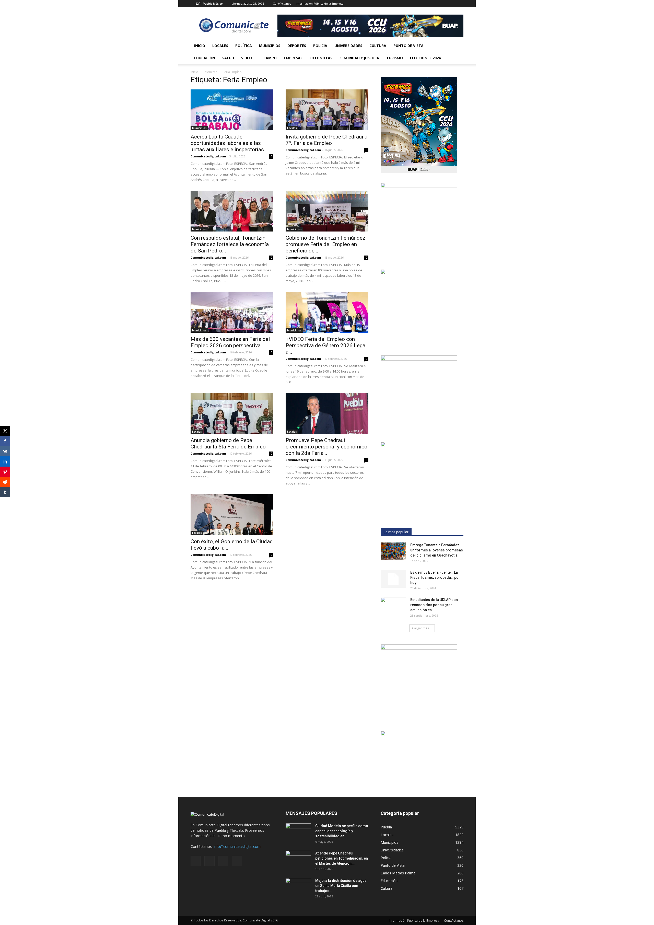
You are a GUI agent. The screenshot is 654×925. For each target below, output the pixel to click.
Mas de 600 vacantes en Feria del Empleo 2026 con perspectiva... (230, 342)
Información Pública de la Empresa (320, 3)
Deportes (296, 45)
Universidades (348, 45)
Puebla (386, 827)
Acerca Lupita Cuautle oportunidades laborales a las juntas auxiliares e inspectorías (227, 143)
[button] (457, 52)
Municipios (269, 45)
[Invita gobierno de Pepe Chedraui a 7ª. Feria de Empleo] (327, 109)
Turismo (394, 57)
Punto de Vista (408, 45)
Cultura (377, 45)
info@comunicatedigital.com (237, 846)
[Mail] (443, 4)
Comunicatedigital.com (208, 156)
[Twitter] (451, 4)
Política (243, 45)
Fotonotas (321, 57)
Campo (270, 57)
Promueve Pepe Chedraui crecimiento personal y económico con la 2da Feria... (326, 446)
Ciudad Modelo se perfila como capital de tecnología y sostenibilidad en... (341, 831)
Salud (228, 57)
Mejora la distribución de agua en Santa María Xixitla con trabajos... (341, 885)
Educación (204, 57)
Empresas (293, 57)
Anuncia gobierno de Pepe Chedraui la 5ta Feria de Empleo (228, 443)
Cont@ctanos (282, 3)
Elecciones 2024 (425, 57)
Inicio (199, 45)
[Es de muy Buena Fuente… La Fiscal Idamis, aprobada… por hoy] (393, 579)
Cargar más (420, 628)
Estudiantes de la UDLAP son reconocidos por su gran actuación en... (434, 605)
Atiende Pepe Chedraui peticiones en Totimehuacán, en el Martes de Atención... (341, 858)
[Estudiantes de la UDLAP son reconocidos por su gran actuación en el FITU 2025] (393, 606)
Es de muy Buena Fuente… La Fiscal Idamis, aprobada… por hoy (435, 577)
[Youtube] (459, 4)
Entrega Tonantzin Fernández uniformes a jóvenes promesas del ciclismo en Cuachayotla (436, 550)
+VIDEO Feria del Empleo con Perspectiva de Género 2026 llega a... (325, 345)
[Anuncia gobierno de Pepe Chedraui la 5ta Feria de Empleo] (232, 413)
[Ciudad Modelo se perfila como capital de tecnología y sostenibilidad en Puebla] (298, 832)
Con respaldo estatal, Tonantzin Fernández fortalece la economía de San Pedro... (230, 244)
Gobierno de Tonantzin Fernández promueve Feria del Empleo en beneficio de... (325, 244)
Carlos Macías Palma (398, 873)
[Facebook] (434, 4)
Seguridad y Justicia (359, 57)
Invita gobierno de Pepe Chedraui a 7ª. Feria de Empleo (326, 140)
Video (246, 57)
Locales (220, 45)
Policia (320, 45)
